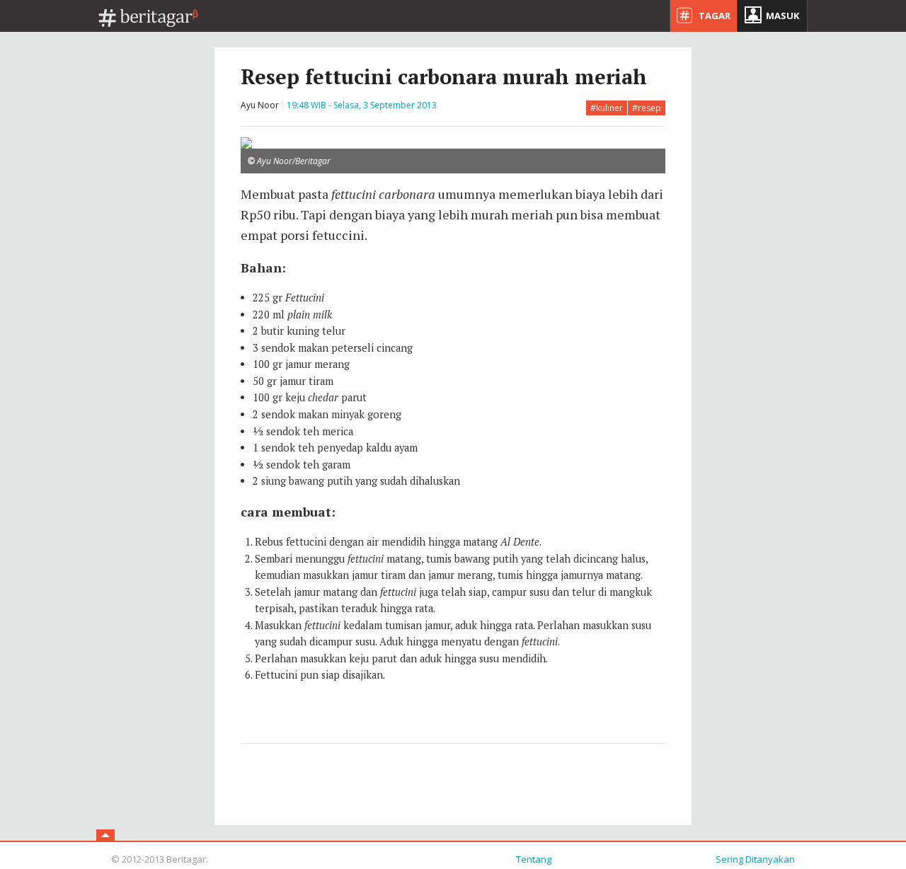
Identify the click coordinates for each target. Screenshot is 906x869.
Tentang (533, 859)
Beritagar (149, 18)
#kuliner (606, 108)
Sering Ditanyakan (755, 859)
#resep (646, 108)
